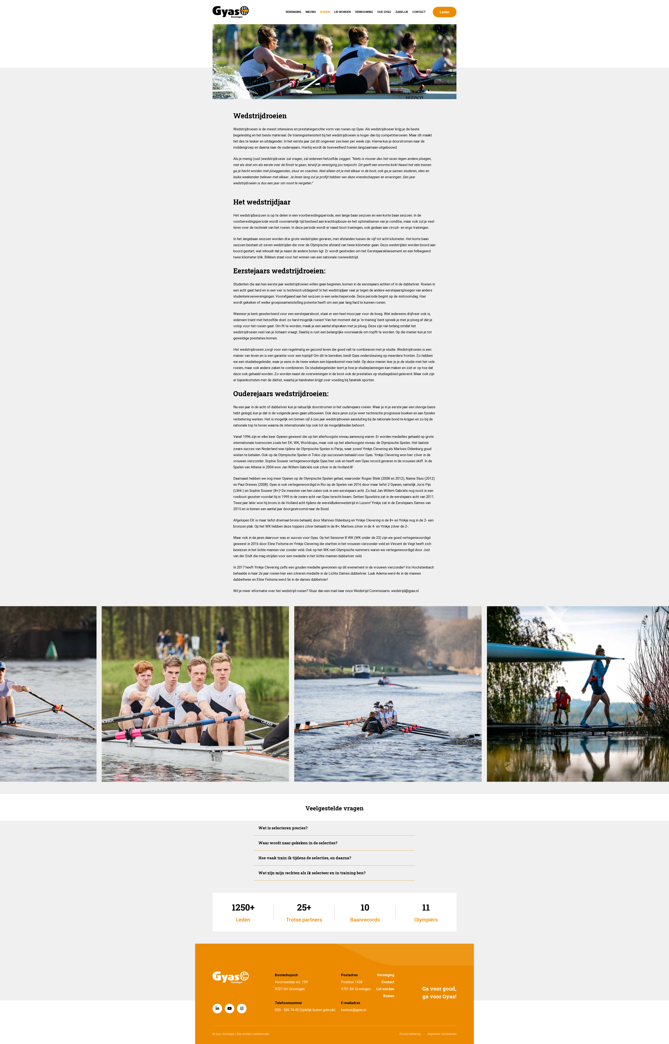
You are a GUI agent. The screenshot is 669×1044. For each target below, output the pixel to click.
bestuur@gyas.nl (353, 1010)
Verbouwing (364, 12)
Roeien (325, 12)
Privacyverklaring (409, 1034)
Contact (419, 12)
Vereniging (293, 12)
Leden (444, 12)
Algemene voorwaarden (442, 1034)
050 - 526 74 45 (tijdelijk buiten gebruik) (305, 1010)
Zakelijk (401, 12)
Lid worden (342, 12)
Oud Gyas (384, 12)
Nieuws (311, 12)
